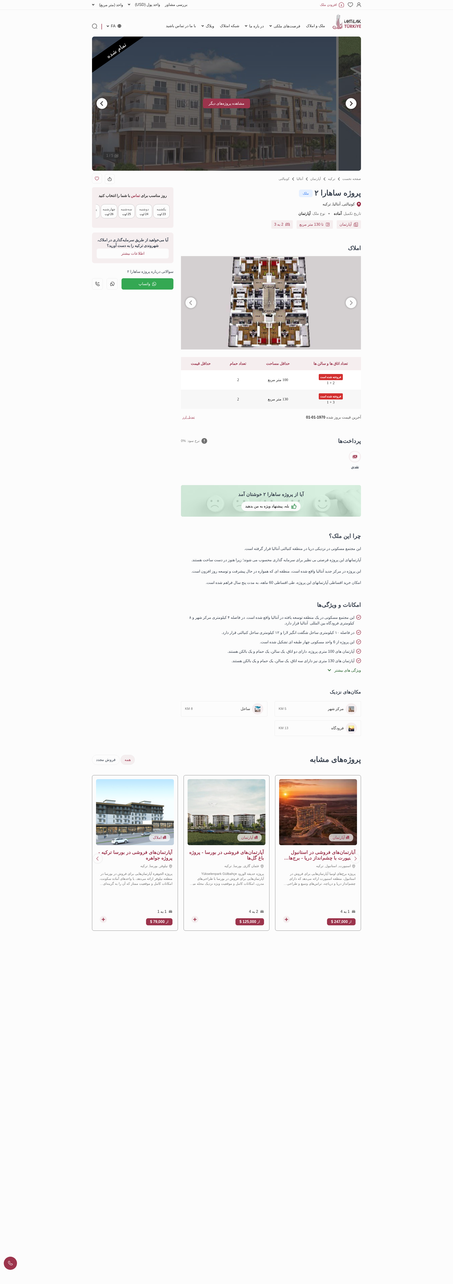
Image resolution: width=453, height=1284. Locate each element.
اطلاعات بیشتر (132, 253)
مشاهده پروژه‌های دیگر (226, 103)
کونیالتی (284, 179)
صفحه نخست (351, 179)
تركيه (331, 179)
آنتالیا (300, 179)
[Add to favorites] (97, 178)
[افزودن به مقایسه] (286, 919)
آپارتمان (315, 179)
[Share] (110, 179)
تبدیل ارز (188, 417)
